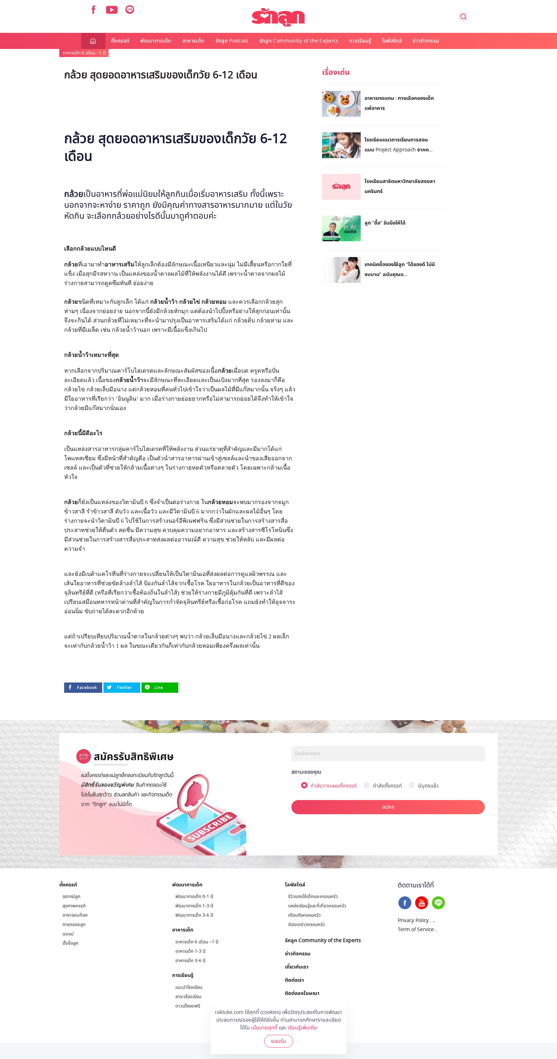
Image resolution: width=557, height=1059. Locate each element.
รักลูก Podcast (232, 41)
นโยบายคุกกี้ (264, 1028)
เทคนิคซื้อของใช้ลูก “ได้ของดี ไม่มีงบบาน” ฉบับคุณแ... (400, 269)
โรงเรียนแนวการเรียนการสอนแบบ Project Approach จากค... (399, 144)
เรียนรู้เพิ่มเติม (302, 1028)
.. (434, 920)
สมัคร (388, 807)
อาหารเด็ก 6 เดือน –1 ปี (84, 53)
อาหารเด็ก (193, 41)
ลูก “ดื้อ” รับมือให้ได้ (385, 222)
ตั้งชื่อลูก (70, 943)
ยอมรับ (278, 1041)
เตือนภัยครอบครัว (304, 915)
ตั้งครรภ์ (120, 41)
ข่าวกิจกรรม (426, 41)
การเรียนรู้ (360, 41)
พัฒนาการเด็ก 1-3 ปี (194, 905)
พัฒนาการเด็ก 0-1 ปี (194, 896)
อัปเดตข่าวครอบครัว (306, 924)
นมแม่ (68, 933)
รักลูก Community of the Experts (298, 41)
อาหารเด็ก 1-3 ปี (190, 951)
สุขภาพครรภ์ (74, 905)
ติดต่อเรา (294, 979)
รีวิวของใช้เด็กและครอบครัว (313, 896)
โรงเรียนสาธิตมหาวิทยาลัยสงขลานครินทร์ (400, 186)
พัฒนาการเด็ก (155, 41)
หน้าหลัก (93, 41)
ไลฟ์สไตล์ (392, 41)
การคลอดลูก (74, 924)
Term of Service (416, 929)
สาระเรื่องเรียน (188, 996)
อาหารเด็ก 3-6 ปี (190, 960)
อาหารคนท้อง (75, 915)
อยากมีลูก (71, 896)
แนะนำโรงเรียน (188, 987)
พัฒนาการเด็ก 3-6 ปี (194, 915)
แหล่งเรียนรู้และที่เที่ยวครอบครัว (317, 905)
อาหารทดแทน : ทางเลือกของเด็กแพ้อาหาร (399, 102)
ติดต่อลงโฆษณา (302, 993)
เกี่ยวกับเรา (296, 966)
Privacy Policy (413, 920)
